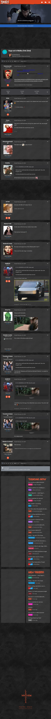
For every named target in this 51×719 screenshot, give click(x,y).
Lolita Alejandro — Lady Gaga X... (36, 493)
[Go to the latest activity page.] (42, 2)
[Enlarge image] (31, 290)
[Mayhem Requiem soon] (25, 14)
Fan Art (37, 548)
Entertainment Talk (39, 543)
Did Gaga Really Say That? (34, 618)
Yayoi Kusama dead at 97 (34, 530)
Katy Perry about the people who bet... (38, 509)
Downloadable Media (38, 495)
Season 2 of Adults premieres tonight (37, 551)
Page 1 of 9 (23, 61)
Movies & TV (36, 553)
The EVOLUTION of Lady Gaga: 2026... (38, 546)
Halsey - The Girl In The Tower (35, 535)
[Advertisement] (25, 37)
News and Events (26, 56)
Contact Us (29, 707)
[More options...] (47, 66)
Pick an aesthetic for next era (35, 498)
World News (35, 505)
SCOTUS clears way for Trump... (36, 556)
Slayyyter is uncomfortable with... (36, 525)
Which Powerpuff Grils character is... (37, 540)
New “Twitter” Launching (34, 503)
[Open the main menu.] (49, 2)
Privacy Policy (22, 707)
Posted (20, 66)
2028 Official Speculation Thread (36, 562)
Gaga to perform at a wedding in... (36, 487)
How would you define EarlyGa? (36, 482)
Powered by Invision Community (25, 708)
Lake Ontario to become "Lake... (36, 519)
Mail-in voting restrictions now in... (37, 514)
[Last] (18, 61)
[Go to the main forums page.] (45, 2)
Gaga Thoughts (37, 484)
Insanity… (30, 607)
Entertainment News (37, 511)
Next (15, 61)
